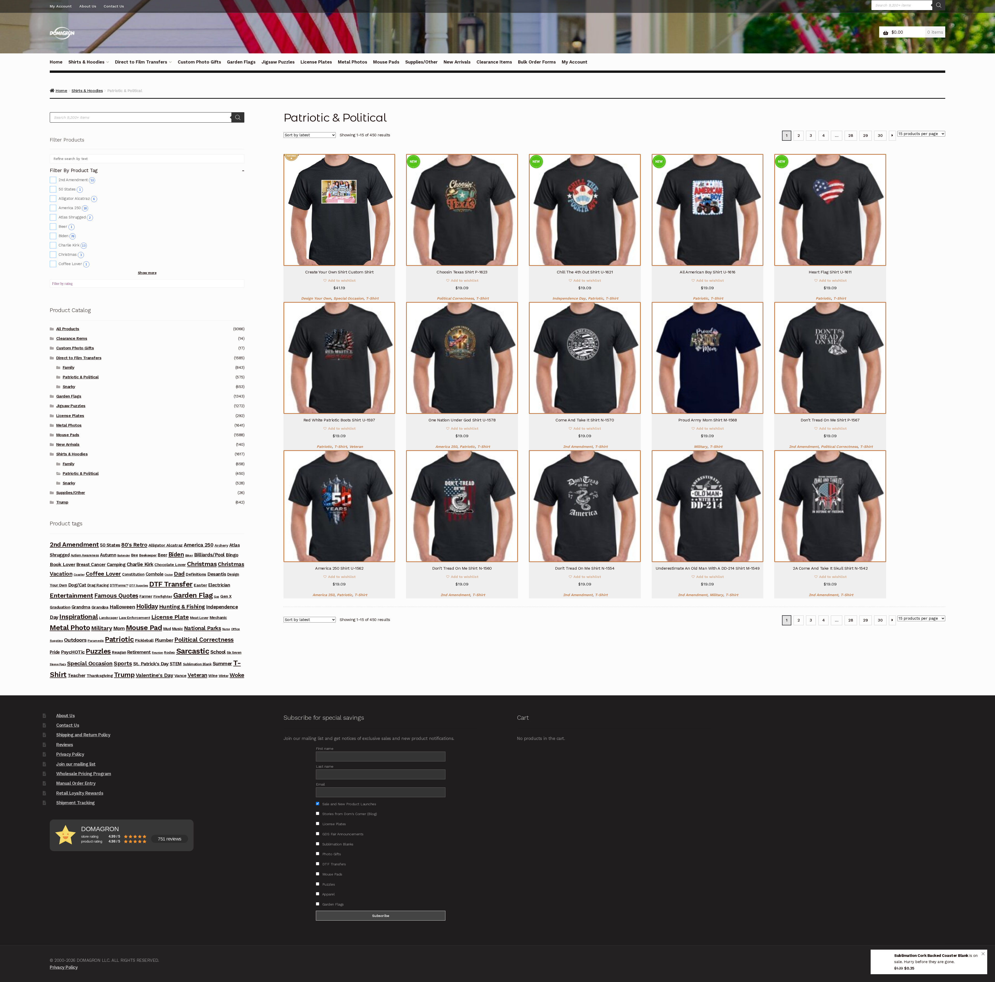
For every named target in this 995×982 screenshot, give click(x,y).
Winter (224, 676)
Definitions (196, 574)
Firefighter (162, 596)
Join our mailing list (76, 764)
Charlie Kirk (72, 245)
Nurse (226, 629)
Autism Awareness (85, 555)
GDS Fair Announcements (342, 834)
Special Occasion (348, 298)
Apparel (328, 894)
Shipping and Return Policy (83, 734)
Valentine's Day (154, 675)
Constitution (133, 574)
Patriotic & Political (81, 377)
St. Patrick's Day (151, 663)
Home (56, 62)
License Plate (170, 616)
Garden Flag (193, 595)
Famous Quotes (116, 595)
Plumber (164, 640)
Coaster (79, 574)
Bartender (123, 555)
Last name (324, 766)
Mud (167, 628)
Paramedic (96, 640)
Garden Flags (241, 62)
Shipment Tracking (75, 802)
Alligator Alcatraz (77, 198)
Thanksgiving (100, 675)
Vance (180, 675)
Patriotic (595, 298)
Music (177, 628)
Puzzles (98, 651)
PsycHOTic (73, 652)
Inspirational (78, 616)
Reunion (157, 652)
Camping (116, 564)
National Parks (202, 628)
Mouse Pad (144, 628)
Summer (222, 664)
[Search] (938, 5)
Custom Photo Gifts (199, 62)
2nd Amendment (578, 446)
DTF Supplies (138, 585)
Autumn (108, 554)
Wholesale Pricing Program (83, 773)
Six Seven (234, 652)
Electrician (219, 585)
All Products (67, 329)
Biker (189, 555)
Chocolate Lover (170, 564)
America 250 (446, 446)
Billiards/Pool (209, 555)
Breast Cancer (91, 564)
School (218, 652)
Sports (123, 663)
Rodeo (169, 652)
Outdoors (75, 640)
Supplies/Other (421, 62)
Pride (55, 652)
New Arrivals (457, 62)
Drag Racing (98, 585)
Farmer (145, 596)
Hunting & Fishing (182, 606)
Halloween (122, 607)
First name (324, 748)
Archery (221, 545)
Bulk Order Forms (537, 62)
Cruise (169, 574)
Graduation (60, 607)
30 (880, 135)
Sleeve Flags (58, 664)
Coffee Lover (73, 264)
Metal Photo (70, 627)
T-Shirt (372, 298)
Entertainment (71, 595)
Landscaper (108, 618)
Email (320, 784)
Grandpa (100, 607)
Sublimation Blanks (337, 844)
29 (865, 135)
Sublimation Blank (197, 664)
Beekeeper (148, 555)
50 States (70, 189)
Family (68, 367)
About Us (87, 6)
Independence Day (569, 298)
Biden (66, 236)
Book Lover (62, 564)
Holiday (147, 606)
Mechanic (218, 617)
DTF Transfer (171, 584)
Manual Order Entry (75, 783)
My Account (61, 6)
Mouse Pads (386, 62)
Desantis (216, 574)
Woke (237, 675)
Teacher (77, 675)
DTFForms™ (119, 585)
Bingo (232, 554)
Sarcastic (192, 651)
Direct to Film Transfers (141, 62)
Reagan (119, 652)
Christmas (70, 254)
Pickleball (144, 640)
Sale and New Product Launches (348, 804)
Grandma (81, 607)
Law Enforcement (134, 618)
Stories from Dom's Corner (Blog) (349, 814)
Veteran (356, 446)
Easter (200, 585)
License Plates (316, 62)
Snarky (69, 386)
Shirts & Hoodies (86, 62)
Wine (212, 675)
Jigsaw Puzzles (278, 62)
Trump (62, 502)
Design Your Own (316, 298)
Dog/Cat (77, 585)
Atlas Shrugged (75, 217)
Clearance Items (494, 62)
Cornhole (155, 574)
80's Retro (134, 545)
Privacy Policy (70, 754)
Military (700, 446)
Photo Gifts (331, 854)
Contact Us (114, 6)
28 (850, 135)
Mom (119, 628)
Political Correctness (455, 298)
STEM (176, 663)
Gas (216, 596)
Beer (65, 226)
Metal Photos (352, 62)
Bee (134, 555)
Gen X (226, 596)
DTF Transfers (333, 864)
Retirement (139, 652)
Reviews (64, 744)
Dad (179, 573)
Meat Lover (199, 618)
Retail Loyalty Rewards (79, 793)
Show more (147, 273)
